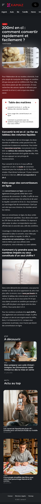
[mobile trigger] (4, 5)
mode (21, 167)
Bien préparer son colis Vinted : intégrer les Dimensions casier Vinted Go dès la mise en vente (19, 367)
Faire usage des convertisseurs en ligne (20, 114)
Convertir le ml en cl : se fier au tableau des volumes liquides (19, 108)
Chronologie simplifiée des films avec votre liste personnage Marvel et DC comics (18, 479)
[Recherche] (35, 4)
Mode (5, 362)
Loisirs (5, 426)
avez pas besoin (29, 293)
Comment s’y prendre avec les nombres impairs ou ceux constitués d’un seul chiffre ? (20, 122)
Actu (4, 24)
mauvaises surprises (13, 148)
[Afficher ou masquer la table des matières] (33, 102)
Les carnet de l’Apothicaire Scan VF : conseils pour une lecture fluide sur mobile (20, 429)
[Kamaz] (15, 5)
